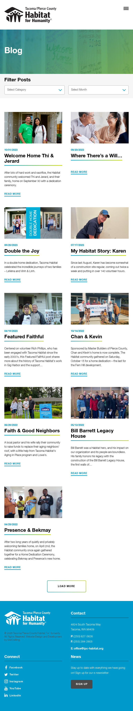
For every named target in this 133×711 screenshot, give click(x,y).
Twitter (14, 674)
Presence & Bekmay (27, 530)
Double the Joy (21, 251)
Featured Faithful (24, 336)
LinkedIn (15, 695)
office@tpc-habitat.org (88, 648)
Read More (12, 194)
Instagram (16, 681)
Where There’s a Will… (96, 155)
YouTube (15, 688)
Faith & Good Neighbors (32, 431)
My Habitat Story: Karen (98, 251)
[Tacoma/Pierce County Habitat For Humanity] (30, 15)
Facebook (16, 667)
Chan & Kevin (86, 336)
